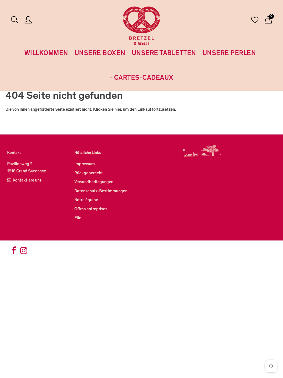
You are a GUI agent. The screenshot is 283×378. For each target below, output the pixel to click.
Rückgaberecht (88, 173)
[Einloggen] (28, 20)
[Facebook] (13, 252)
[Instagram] (23, 252)
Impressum (84, 164)
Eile (77, 218)
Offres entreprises (90, 209)
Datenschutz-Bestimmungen (100, 191)
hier (117, 110)
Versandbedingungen (93, 182)
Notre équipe (86, 200)
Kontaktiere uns (27, 180)
